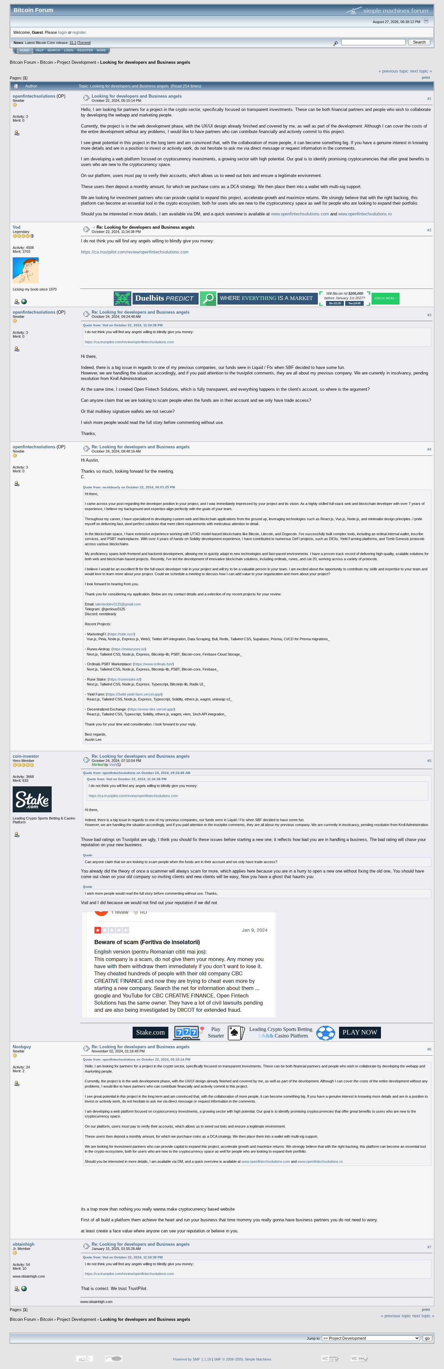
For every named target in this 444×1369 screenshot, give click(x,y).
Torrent (84, 43)
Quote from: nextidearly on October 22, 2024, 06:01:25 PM (129, 487)
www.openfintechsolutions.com (300, 213)
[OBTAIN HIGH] (23, 1288)
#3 (429, 315)
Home (24, 50)
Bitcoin (46, 62)
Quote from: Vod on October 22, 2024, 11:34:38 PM (123, 325)
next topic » (421, 71)
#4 (429, 449)
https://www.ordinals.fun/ (153, 664)
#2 (429, 230)
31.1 (73, 43)
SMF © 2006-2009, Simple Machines (242, 1359)
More (101, 50)
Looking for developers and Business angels (145, 62)
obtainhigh (23, 1244)
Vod (16, 227)
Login (68, 50)
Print (426, 77)
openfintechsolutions (34, 96)
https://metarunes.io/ (129, 649)
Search (53, 50)
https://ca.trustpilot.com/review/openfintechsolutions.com (135, 252)
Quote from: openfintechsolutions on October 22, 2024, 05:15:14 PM (136, 1059)
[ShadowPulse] (23, 301)
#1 (429, 99)
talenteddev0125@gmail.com (118, 604)
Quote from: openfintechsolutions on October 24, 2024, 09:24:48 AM (136, 773)
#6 (429, 1049)
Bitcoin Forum (23, 62)
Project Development (76, 62)
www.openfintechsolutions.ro (365, 213)
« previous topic (394, 71)
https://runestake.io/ (124, 679)
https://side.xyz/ (121, 634)
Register (85, 50)
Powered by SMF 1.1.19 (192, 1359)
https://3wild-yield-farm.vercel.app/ (134, 694)
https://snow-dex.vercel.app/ (151, 709)
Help (40, 50)
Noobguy (22, 1046)
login (62, 32)
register (78, 32)
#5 (429, 761)
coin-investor (26, 756)
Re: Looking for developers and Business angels (145, 227)
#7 (429, 1247)
